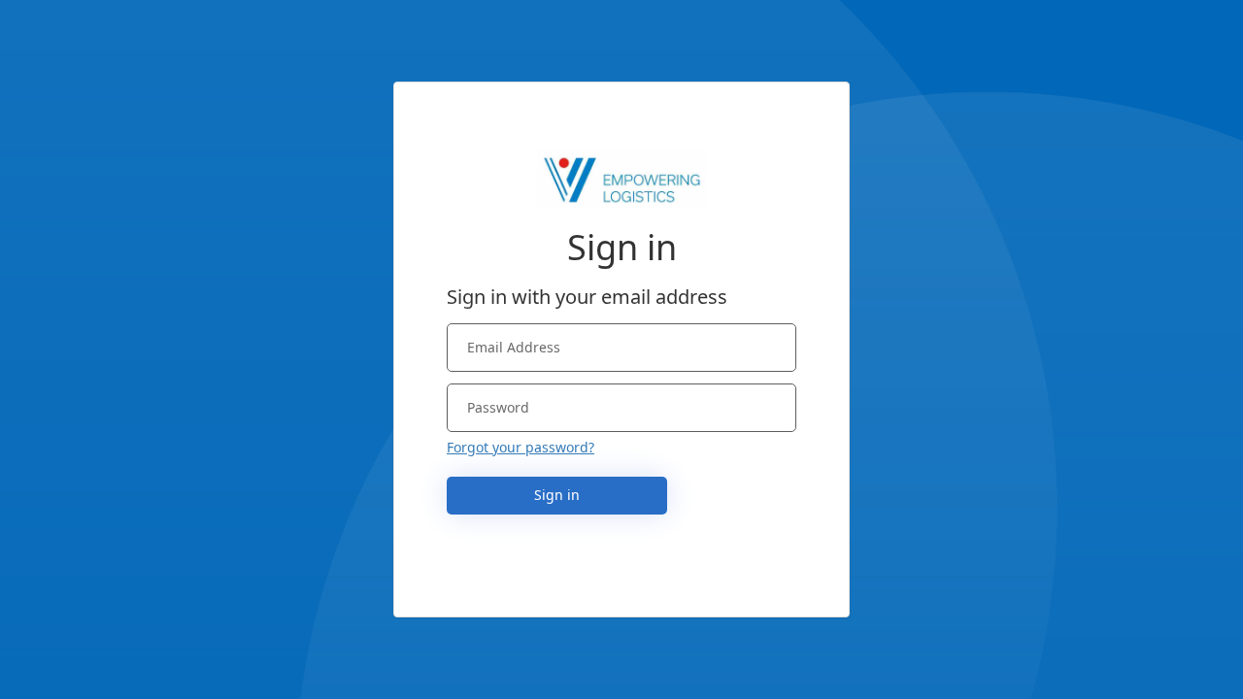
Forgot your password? (520, 447)
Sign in (557, 494)
